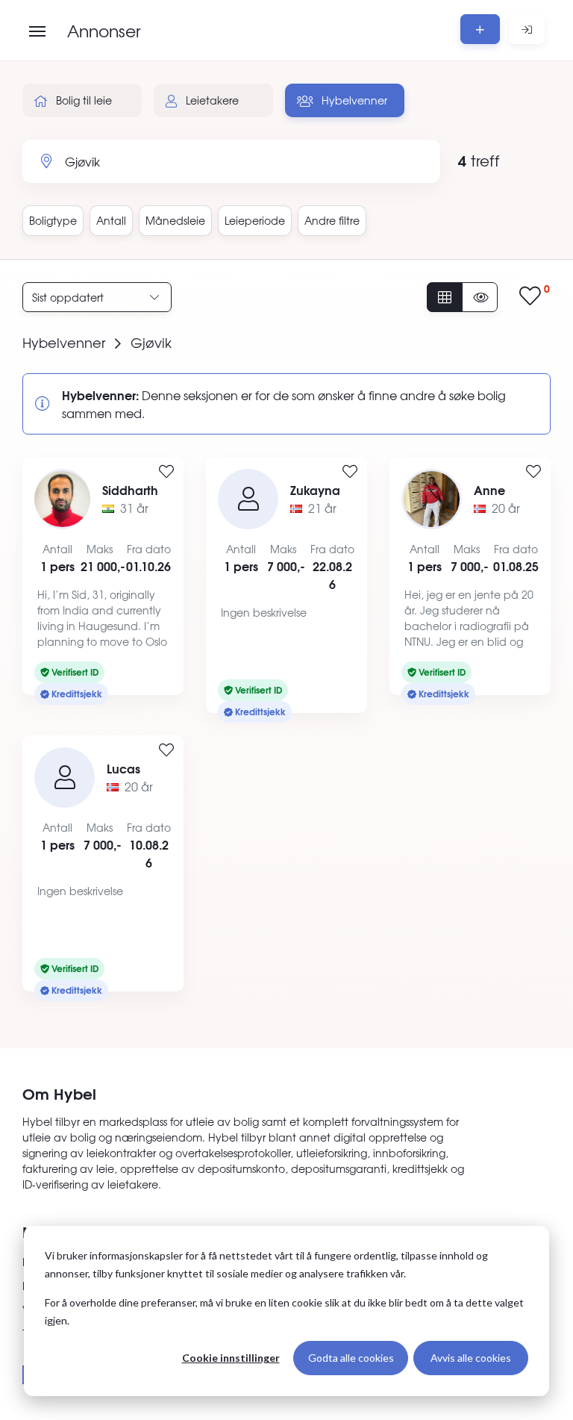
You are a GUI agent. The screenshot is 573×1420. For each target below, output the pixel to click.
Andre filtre (332, 220)
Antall (111, 220)
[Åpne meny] (37, 31)
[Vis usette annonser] (480, 297)
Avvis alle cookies (470, 1357)
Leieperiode (255, 220)
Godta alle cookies (351, 1357)
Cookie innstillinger (231, 1357)
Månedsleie (175, 220)
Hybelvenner (353, 100)
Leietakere (211, 100)
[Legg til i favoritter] (166, 471)
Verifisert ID (73, 671)
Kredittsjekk (75, 693)
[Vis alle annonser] (445, 297)
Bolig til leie (82, 100)
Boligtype (53, 220)
